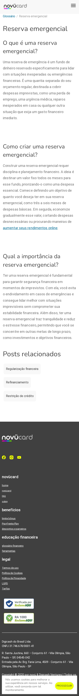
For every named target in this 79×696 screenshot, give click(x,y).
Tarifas (6, 588)
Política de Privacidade (14, 578)
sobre (4, 501)
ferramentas (8, 550)
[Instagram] (12, 457)
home (5, 485)
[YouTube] (20, 457)
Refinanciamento (17, 382)
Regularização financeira (22, 369)
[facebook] (5, 457)
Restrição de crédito (20, 396)
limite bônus (9, 518)
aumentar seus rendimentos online (30, 228)
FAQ (4, 496)
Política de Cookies (12, 573)
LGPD (5, 583)
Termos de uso (10, 567)
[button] (73, 6)
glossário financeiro (13, 545)
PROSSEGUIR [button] (64, 686)
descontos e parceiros (14, 528)
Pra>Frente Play (10, 523)
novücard (6, 490)
